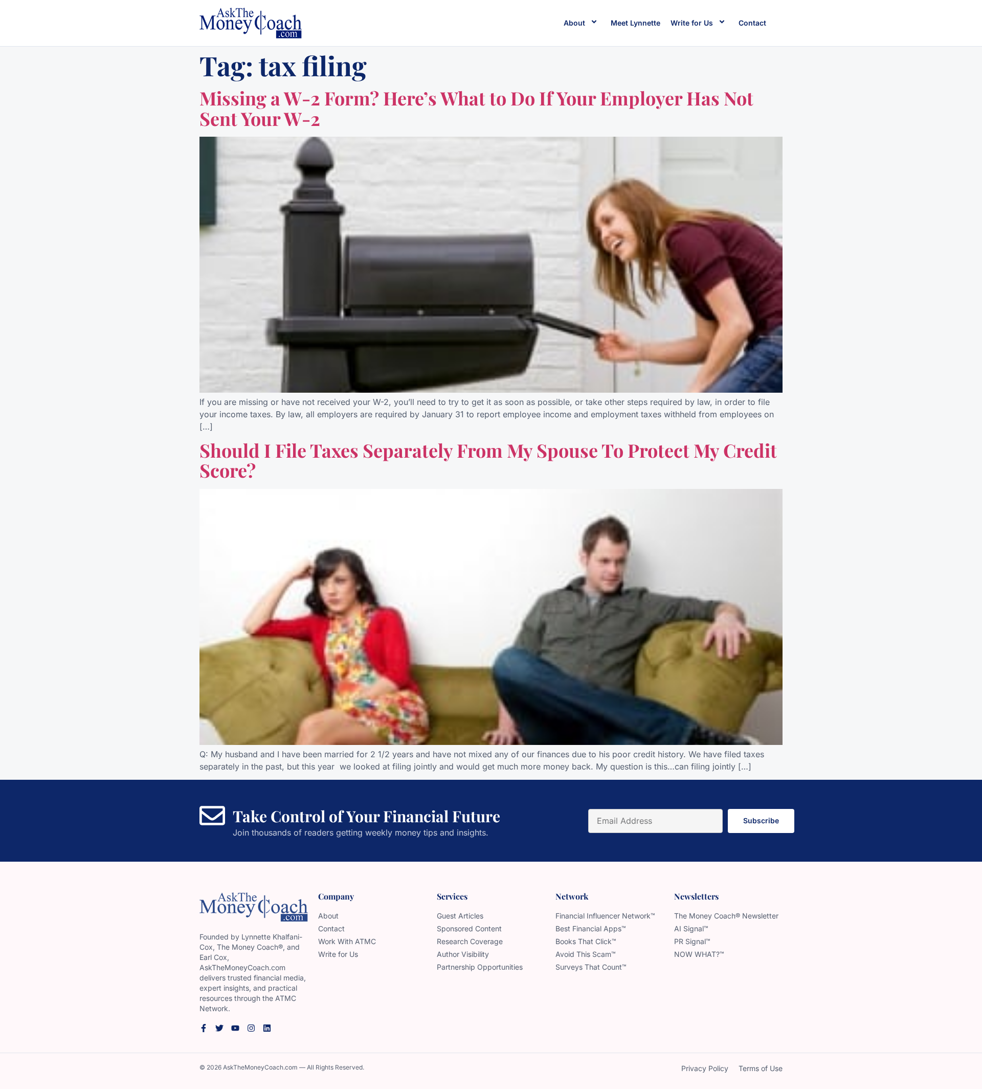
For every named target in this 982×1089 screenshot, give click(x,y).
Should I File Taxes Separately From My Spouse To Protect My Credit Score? (488, 460)
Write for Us (692, 22)
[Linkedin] (267, 1028)
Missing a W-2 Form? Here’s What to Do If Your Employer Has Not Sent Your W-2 (476, 108)
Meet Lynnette (635, 22)
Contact (752, 22)
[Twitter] (219, 1028)
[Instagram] (251, 1028)
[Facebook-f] (203, 1028)
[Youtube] (235, 1028)
